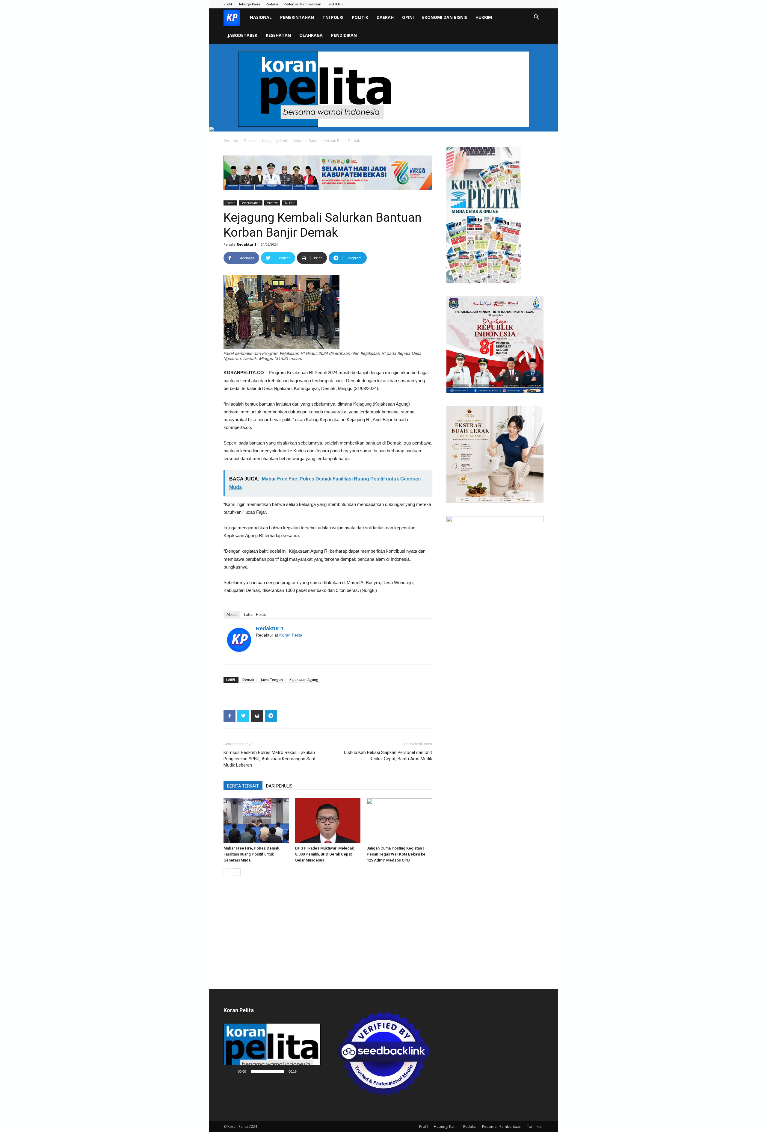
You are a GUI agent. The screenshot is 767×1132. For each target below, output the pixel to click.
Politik (360, 17)
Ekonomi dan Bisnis (444, 17)
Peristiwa (272, 203)
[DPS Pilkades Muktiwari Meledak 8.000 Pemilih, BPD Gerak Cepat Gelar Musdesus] (327, 820)
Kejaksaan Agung (303, 679)
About (232, 614)
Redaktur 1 (246, 244)
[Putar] (231, 1071)
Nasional (261, 17)
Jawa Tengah (272, 679)
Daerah (385, 17)
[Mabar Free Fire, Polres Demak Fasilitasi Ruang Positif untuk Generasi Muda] (256, 820)
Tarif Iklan (335, 4)
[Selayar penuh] (313, 1071)
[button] (536, 18)
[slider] (267, 1071)
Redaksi (272, 4)
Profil (228, 4)
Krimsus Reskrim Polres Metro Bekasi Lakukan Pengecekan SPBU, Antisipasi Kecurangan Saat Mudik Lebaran (269, 759)
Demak (248, 679)
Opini (408, 17)
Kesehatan (278, 35)
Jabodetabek (242, 35)
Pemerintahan (297, 17)
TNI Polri (332, 17)
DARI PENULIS (279, 786)
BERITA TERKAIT (243, 786)
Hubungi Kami (249, 4)
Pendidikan (344, 35)
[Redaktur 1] (239, 640)
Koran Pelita (290, 635)
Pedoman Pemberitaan (302, 4)
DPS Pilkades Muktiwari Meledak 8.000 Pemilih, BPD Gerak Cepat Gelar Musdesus (324, 854)
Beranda (231, 140)
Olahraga (311, 35)
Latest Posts (255, 614)
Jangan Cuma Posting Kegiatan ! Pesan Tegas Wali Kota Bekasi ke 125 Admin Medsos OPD (396, 854)
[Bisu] (303, 1071)
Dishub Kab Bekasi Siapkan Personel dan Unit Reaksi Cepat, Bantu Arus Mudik (388, 755)
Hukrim (483, 17)
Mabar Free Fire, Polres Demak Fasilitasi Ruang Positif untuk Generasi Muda (251, 854)
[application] (272, 1050)
